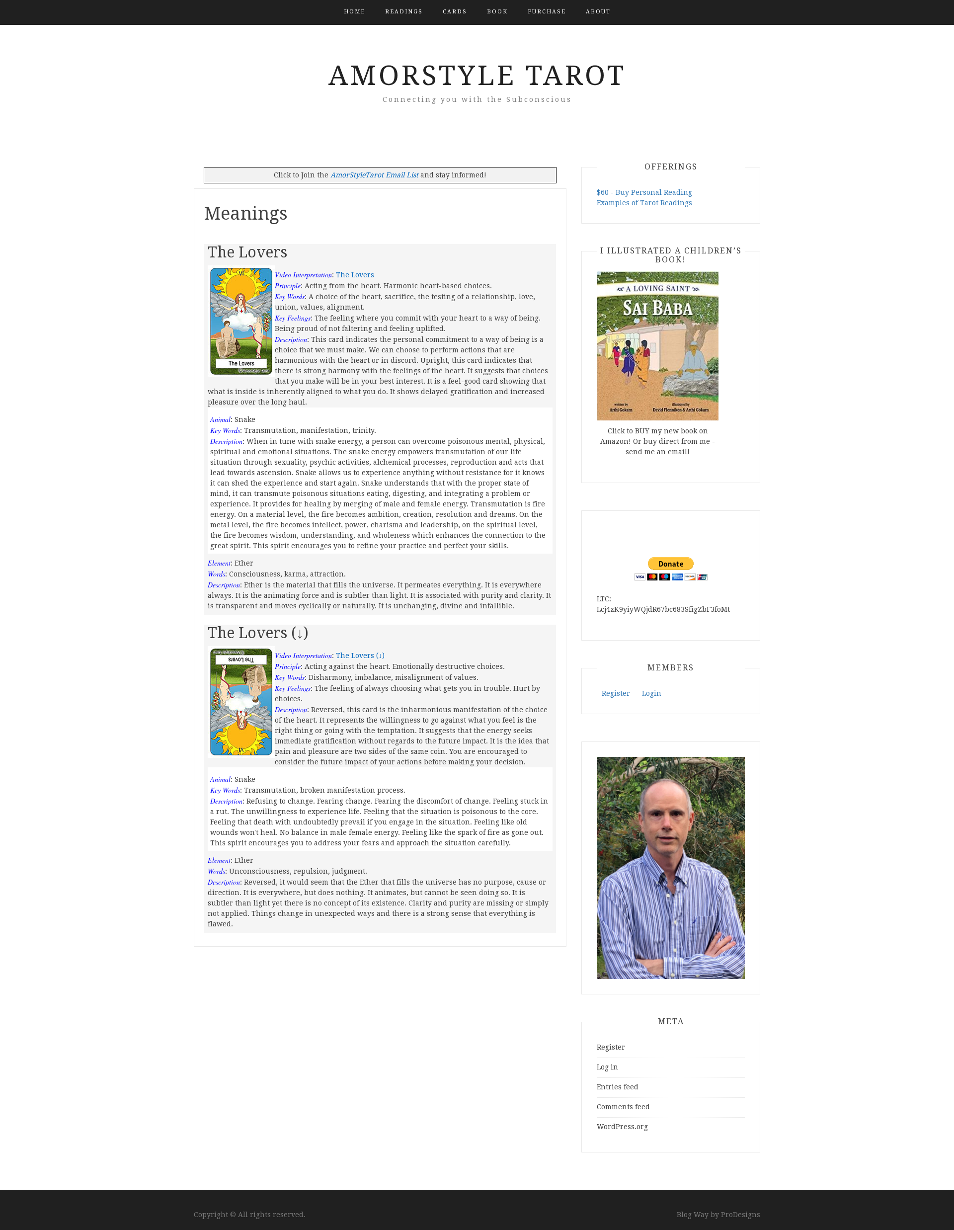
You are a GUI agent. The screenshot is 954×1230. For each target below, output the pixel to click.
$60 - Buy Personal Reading (644, 192)
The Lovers (355, 275)
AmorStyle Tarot (477, 75)
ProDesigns (740, 1215)
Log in (607, 1067)
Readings (404, 11)
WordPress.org (622, 1127)
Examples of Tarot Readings (644, 203)
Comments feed (623, 1107)
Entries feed (617, 1087)
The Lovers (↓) (360, 655)
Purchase (547, 11)
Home (354, 11)
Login (651, 693)
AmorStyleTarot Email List (374, 175)
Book (497, 11)
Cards (455, 11)
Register (616, 693)
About (598, 11)
